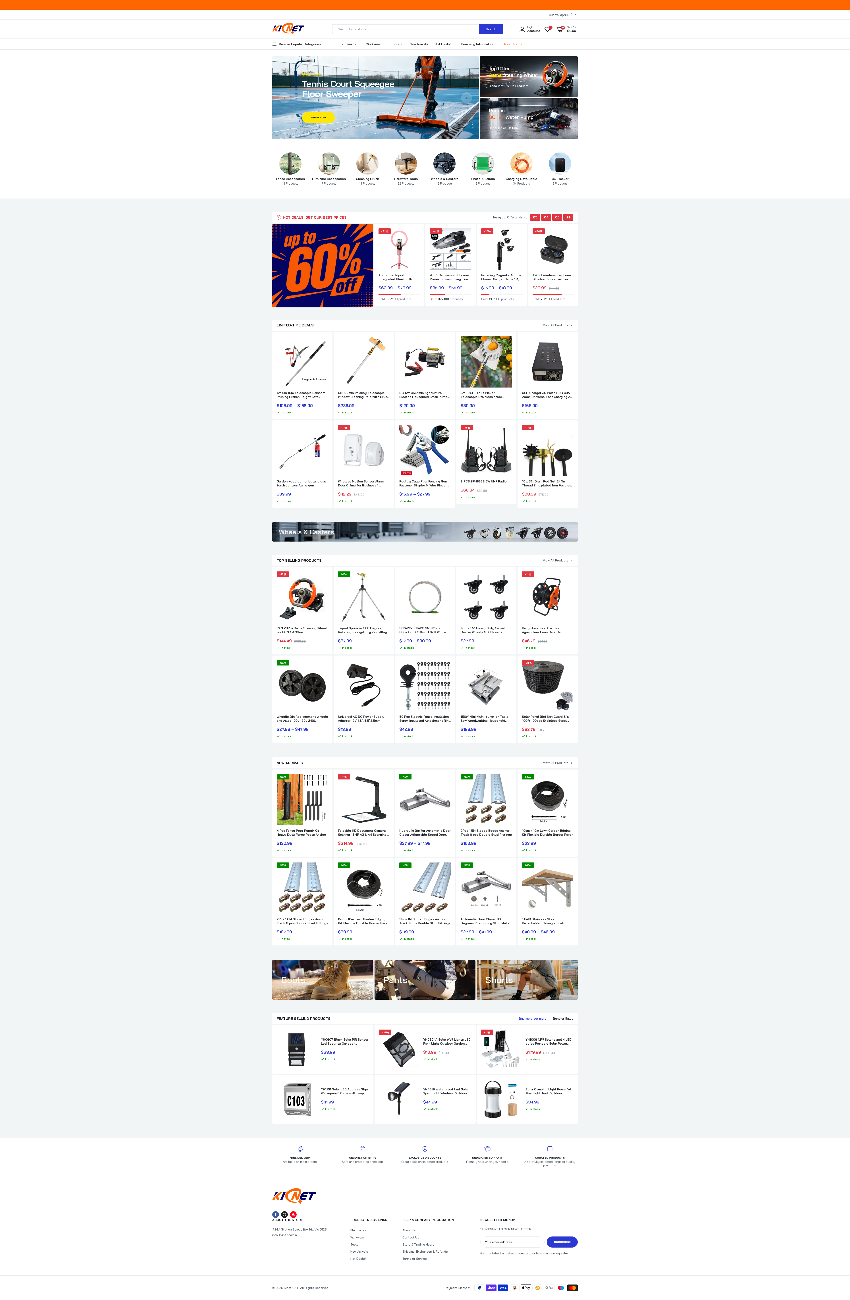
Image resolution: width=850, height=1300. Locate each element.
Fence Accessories (290, 181)
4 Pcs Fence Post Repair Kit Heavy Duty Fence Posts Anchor (301, 833)
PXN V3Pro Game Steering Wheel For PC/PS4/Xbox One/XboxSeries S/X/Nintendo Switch (302, 630)
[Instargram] (284, 1214)
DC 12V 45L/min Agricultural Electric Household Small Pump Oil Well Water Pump (423, 395)
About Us (409, 1230)
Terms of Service (414, 1259)
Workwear (374, 44)
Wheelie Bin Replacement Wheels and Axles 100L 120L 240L (302, 719)
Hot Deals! (443, 44)
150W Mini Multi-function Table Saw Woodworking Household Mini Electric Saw (484, 719)
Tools (395, 44)
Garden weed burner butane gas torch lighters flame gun (301, 483)
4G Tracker (560, 181)
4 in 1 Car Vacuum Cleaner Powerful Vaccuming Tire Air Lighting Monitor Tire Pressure (449, 277)
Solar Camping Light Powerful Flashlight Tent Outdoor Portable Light (548, 1091)
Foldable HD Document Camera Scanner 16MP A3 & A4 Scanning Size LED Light (362, 833)
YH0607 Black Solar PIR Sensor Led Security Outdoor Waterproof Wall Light (344, 1041)
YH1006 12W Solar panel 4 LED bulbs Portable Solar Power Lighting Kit (548, 1041)
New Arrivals (419, 44)
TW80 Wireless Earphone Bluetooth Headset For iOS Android (552, 277)
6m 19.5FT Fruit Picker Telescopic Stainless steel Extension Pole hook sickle (481, 395)
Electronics (348, 44)
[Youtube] (293, 1214)
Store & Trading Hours (418, 1244)
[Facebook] (275, 1214)
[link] (529, 76)
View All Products (555, 325)
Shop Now (318, 117)
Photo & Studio (483, 181)
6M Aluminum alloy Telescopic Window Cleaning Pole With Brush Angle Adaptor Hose (363, 395)
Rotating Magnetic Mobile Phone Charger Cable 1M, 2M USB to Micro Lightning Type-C (501, 277)
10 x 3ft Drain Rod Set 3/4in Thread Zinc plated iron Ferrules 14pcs (546, 483)
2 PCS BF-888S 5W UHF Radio (484, 481)
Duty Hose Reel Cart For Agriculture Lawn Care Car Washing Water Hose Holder (543, 630)
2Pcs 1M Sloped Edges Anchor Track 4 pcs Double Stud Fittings (424, 921)
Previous (284, 97)
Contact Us (410, 1237)
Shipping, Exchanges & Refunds (425, 1252)
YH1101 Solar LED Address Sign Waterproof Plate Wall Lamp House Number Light (344, 1091)
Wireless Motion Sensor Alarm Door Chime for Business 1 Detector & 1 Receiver (361, 483)
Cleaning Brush (367, 181)
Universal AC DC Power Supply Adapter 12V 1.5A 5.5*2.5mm (361, 719)
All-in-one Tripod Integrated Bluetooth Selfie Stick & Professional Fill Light (399, 277)
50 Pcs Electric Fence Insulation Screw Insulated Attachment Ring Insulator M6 (424, 719)
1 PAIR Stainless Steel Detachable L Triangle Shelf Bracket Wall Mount (543, 921)
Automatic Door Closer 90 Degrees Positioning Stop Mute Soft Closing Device (485, 921)
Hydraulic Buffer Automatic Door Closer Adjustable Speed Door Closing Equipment (424, 833)
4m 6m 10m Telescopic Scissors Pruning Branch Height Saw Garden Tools (301, 395)
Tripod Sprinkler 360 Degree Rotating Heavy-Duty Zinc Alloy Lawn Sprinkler (362, 630)
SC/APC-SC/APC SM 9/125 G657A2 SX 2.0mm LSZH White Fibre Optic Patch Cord (422, 630)
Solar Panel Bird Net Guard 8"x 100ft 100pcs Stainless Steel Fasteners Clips (545, 719)
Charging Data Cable (521, 181)
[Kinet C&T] (288, 32)
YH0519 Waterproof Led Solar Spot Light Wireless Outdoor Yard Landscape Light (446, 1091)
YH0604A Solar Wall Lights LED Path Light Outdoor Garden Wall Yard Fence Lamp (447, 1041)
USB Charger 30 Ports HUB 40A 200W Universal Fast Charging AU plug (547, 395)
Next (466, 97)
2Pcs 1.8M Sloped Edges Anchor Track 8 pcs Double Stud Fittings (302, 921)
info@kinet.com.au (285, 1235)
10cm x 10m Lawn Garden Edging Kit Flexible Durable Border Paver (547, 833)
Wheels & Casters (444, 181)
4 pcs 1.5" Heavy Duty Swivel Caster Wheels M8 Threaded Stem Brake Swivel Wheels (483, 630)
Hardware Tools (406, 181)
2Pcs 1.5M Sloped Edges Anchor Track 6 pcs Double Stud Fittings (486, 833)
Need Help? (513, 44)
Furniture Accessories (329, 181)
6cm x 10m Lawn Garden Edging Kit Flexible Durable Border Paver (363, 921)
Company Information (478, 44)
